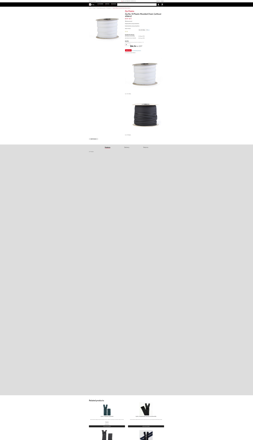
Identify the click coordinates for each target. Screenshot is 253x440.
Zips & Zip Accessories (101, 8)
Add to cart (128, 50)
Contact (162, 1)
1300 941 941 (133, 1)
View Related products (136, 50)
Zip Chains (109, 8)
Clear (148, 30)
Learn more (99, 1)
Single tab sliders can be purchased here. (132, 23)
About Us (158, 1)
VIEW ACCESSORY (107, 426)
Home (90, 8)
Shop (94, 8)
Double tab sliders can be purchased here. (132, 25)
